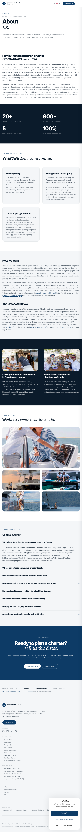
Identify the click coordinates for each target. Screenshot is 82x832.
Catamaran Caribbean (37, 810)
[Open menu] (78, 4)
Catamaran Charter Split (12, 768)
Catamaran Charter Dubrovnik (13, 771)
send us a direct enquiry (61, 327)
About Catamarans (10, 750)
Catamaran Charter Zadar (12, 776)
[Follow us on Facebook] (16, 731)
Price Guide (8, 753)
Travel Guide (8, 745)
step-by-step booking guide (47, 293)
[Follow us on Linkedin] (7, 731)
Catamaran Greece (21, 810)
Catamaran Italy (7, 810)
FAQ (5, 795)
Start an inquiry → (32, 666)
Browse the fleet (50, 666)
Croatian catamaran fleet (40, 327)
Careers (6, 792)
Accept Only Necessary (64, 819)
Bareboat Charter (9, 758)
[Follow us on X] (12, 731)
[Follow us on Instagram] (3, 731)
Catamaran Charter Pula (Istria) (14, 779)
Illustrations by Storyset (7, 826)
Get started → (69, 3)
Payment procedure (10, 789)
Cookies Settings (27, 823)
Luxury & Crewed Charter (12, 760)
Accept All (64, 813)
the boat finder (12, 327)
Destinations (8, 740)
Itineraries (7, 742)
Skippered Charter (10, 755)
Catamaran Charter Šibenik (12, 774)
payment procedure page (12, 296)
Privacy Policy (6, 823)
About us (7, 787)
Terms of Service (16, 823)
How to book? (8, 747)
